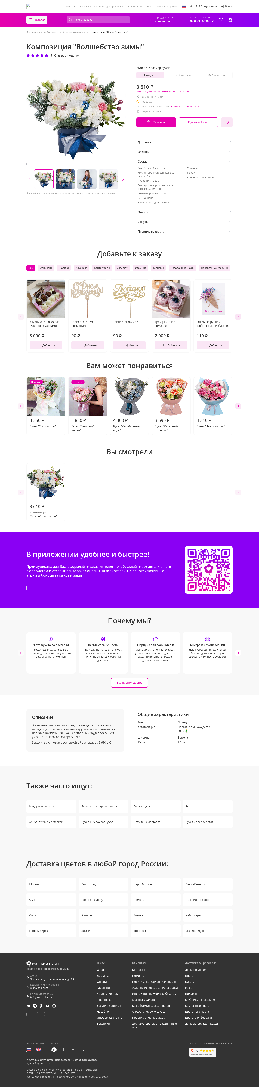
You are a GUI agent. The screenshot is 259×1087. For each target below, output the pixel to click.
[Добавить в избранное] (227, 122)
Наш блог (103, 1012)
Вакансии (103, 1024)
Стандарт (150, 75)
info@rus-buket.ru (41, 997)
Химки (85, 931)
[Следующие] (123, 179)
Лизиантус (144, 180)
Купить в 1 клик (198, 122)
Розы (189, 806)
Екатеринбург (195, 931)
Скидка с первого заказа (149, 1012)
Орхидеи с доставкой (147, 822)
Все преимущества (129, 683)
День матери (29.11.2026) (202, 1024)
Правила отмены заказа (148, 1018)
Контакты (149, 6)
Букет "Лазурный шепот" (82, 406)
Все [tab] (31, 268)
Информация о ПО (109, 1018)
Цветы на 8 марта (197, 1012)
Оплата (88, 6)
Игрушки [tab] (140, 268)
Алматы (86, 915)
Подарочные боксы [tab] (182, 268)
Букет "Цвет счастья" (211, 422)
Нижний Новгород (198, 900)
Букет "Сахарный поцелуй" (166, 424)
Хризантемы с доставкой (46, 822)
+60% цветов (216, 75)
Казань (138, 915)
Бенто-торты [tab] (102, 268)
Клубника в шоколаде (200, 1000)
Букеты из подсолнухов (97, 822)
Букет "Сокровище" (43, 404)
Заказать (159, 122)
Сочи (32, 915)
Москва (34, 884)
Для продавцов (114, 6)
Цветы (189, 976)
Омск (32, 900)
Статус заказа (209, 6)
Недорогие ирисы (41, 806)
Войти (229, 6)
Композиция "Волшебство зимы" (43, 510)
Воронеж (139, 931)
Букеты (190, 982)
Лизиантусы (141, 806)
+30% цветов (182, 75)
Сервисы (172, 6)
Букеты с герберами (199, 822)
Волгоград (88, 884)
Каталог (39, 19)
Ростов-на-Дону (92, 900)
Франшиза (104, 1000)
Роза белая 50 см (148, 168)
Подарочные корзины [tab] (214, 268)
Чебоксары (193, 915)
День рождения (195, 970)
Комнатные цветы (197, 1006)
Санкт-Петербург (197, 884)
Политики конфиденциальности (154, 982)
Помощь (161, 6)
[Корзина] (230, 19)
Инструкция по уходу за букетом (154, 994)
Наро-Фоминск (143, 884)
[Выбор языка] (184, 6)
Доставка (78, 6)
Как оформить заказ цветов (151, 1006)
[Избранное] (220, 19)
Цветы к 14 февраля (198, 1018)
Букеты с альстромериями (99, 806)
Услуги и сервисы (109, 1006)
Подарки (191, 994)
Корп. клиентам (133, 6)
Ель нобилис (145, 198)
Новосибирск (38, 931)
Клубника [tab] (81, 268)
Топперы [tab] (158, 268)
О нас (68, 6)
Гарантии (99, 6)
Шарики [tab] (64, 268)
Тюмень (138, 900)
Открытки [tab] (46, 268)
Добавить (48, 345)
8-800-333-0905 (39, 988)
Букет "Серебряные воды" (126, 424)
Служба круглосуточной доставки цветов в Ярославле (63, 1059)
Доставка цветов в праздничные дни (154, 1025)
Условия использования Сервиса (155, 988)
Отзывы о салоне (144, 1000)
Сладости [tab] (122, 268)
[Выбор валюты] (191, 6)
